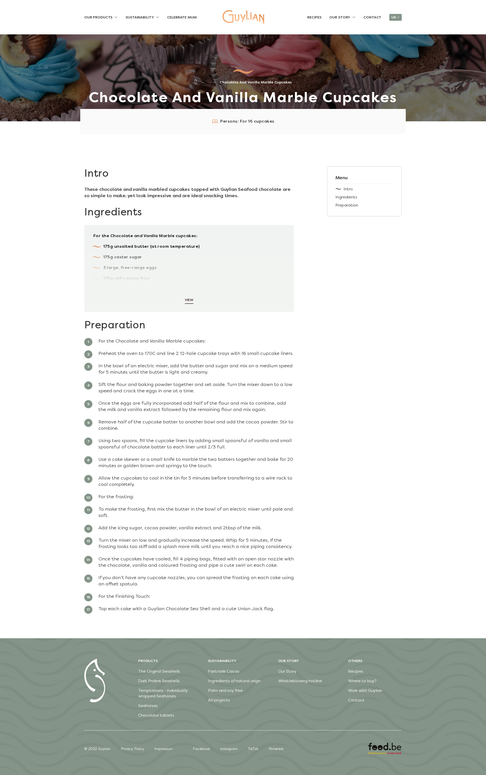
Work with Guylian (365, 690)
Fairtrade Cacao (223, 671)
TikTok (253, 749)
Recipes (355, 671)
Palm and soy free (225, 690)
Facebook (201, 749)
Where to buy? (362, 680)
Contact (356, 700)
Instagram (229, 749)
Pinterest (276, 749)
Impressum (163, 749)
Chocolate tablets (156, 715)
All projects (219, 700)
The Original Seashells (159, 671)
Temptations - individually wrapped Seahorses (163, 693)
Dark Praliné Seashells (159, 680)
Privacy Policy (132, 749)
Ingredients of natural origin (234, 680)
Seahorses (148, 705)
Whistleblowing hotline (300, 680)
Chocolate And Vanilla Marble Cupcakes (256, 82)
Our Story (287, 671)
